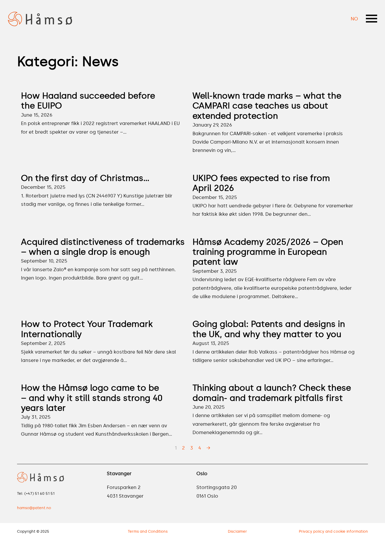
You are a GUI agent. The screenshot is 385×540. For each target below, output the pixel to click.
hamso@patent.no (34, 508)
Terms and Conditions (148, 531)
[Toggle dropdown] (371, 18)
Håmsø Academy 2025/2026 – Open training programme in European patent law (267, 252)
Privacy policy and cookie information (333, 531)
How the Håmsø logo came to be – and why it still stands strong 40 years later (92, 398)
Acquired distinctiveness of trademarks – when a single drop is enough (103, 247)
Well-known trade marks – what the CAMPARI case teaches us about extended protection (266, 106)
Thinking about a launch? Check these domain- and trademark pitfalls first (271, 393)
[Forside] (40, 18)
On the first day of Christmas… (85, 178)
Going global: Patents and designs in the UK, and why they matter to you (268, 329)
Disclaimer (237, 531)
